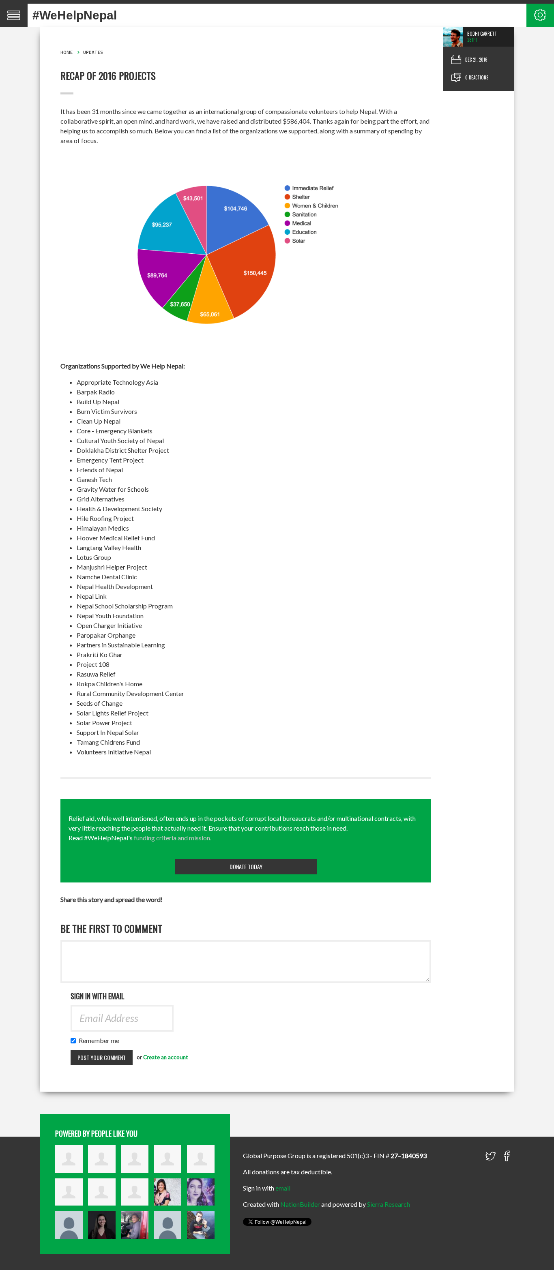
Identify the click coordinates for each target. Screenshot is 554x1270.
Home (66, 52)
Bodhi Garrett (482, 33)
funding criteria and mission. (172, 838)
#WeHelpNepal (74, 15)
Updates (93, 52)
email (282, 1188)
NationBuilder (300, 1204)
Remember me (100, 1040)
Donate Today (246, 866)
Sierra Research (388, 1204)
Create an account (165, 1057)
